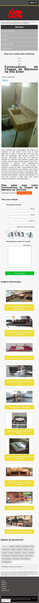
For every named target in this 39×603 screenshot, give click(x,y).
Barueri (12, 546)
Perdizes (11, 552)
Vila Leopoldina (25, 559)
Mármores (5, 40)
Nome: (33, 208)
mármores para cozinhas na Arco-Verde (19, 358)
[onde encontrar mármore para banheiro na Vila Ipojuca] (19, 321)
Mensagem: (27, 245)
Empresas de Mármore (8, 31)
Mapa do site (5, 590)
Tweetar (5, 80)
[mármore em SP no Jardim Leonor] (19, 497)
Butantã (18, 546)
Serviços (19, 27)
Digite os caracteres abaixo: (26, 227)
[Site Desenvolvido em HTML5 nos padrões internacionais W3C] (6, 601)
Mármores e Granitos (8, 44)
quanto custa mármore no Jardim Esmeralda (19, 483)
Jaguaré (19, 549)
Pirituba (24, 552)
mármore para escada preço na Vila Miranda (19, 432)
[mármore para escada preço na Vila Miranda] (19, 420)
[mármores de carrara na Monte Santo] (19, 521)
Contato (4, 588)
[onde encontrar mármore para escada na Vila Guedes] (19, 446)
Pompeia (30, 552)
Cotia (32, 546)
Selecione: (5, 546)
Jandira (25, 549)
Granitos (4, 35)
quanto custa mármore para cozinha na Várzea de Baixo (19, 308)
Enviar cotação (20, 273)
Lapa (30, 549)
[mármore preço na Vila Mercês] (19, 396)
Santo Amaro (29, 555)
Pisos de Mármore (7, 48)
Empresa (4, 582)
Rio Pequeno (6, 555)
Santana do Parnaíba (17, 555)
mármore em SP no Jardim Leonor (19, 508)
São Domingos (6, 559)
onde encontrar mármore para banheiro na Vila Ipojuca (19, 333)
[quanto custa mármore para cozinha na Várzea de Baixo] (19, 296)
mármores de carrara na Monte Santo (19, 531)
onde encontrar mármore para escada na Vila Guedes (19, 458)
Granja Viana (6, 549)
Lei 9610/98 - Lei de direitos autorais (19, 575)
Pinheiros (18, 552)
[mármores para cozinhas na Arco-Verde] (19, 347)
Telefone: (32, 221)
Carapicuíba (25, 546)
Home (3, 581)
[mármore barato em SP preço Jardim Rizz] (19, 371)
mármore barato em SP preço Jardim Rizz (19, 383)
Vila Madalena (6, 562)
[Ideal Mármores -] (19, 10)
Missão (4, 584)
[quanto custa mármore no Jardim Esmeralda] (19, 472)
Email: (33, 215)
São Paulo (16, 559)
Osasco (4, 552)
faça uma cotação (24, 193)
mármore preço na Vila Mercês (19, 407)
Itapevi (13, 549)
